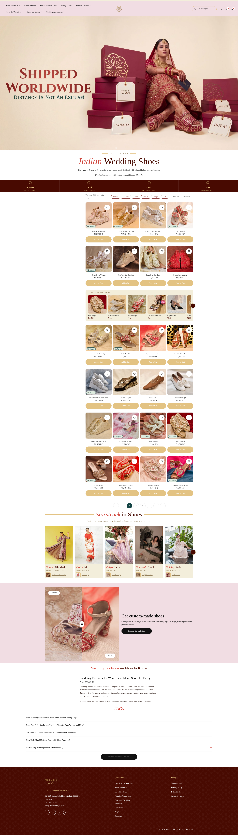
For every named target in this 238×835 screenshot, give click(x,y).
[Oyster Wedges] (153, 426)
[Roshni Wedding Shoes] (99, 426)
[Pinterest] (59, 812)
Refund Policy (176, 792)
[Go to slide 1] (116, 148)
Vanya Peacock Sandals (180, 485)
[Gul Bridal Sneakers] (180, 338)
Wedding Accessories (123, 796)
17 (156, 506)
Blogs (117, 812)
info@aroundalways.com (54, 806)
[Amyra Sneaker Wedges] (126, 215)
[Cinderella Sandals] (126, 426)
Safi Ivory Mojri (180, 398)
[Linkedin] (65, 812)
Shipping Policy (177, 783)
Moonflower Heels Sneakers (98, 398)
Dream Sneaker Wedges (98, 231)
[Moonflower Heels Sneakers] (99, 382)
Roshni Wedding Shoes (98, 441)
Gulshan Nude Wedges (98, 354)
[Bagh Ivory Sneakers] (153, 259)
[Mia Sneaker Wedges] (126, 469)
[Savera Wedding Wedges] (153, 215)
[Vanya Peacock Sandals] (180, 469)
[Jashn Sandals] (126, 338)
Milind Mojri (153, 398)
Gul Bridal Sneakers (180, 354)
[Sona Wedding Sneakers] (126, 259)
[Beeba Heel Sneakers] (180, 259)
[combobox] (204, 8)
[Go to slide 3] (119, 148)
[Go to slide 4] (121, 148)
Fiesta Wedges (126, 398)
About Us (118, 816)
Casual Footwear (121, 792)
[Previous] (116, 505)
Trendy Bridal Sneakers (124, 783)
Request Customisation (136, 631)
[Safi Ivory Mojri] (180, 382)
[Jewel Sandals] (99, 469)
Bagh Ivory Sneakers (153, 275)
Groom (136, 197)
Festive (115, 197)
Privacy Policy (176, 788)
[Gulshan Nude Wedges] (99, 338)
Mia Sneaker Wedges (126, 485)
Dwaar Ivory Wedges (98, 275)
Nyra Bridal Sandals (153, 354)
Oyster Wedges (153, 441)
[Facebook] (47, 812)
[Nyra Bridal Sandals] (153, 338)
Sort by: (176, 197)
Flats (164, 197)
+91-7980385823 (51, 802)
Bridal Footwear (121, 788)
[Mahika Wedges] (153, 469)
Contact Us (119, 807)
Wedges (155, 197)
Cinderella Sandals (125, 441)
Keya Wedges (180, 441)
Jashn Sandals (126, 354)
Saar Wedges (180, 231)
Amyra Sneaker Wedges (126, 231)
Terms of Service (177, 796)
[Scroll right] (193, 305)
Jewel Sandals (98, 485)
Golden (145, 197)
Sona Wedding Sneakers (126, 275)
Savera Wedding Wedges (153, 231)
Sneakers (126, 197)
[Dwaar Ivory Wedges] (99, 259)
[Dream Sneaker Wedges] (99, 215)
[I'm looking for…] (195, 8)
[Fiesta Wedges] (126, 382)
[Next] (163, 505)
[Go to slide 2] (118, 148)
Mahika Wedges (153, 485)
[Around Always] (119, 9)
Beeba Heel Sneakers (180, 275)
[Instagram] (53, 812)
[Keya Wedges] (180, 426)
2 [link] (129, 506)
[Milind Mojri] (153, 382)
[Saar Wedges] (180, 215)
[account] (220, 9)
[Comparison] (82, 624)
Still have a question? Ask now (119, 757)
